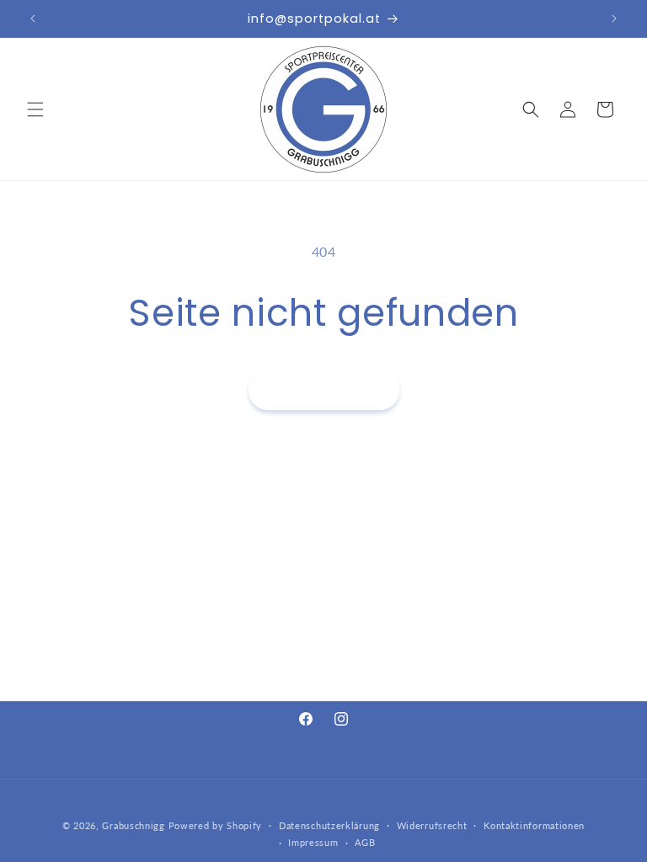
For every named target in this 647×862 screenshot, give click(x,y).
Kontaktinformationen (534, 825)
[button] (35, 109)
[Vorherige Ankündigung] (32, 18)
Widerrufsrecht (432, 825)
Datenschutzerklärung (329, 825)
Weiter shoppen (324, 389)
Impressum (313, 842)
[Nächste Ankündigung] (614, 18)
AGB (365, 842)
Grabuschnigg (133, 825)
